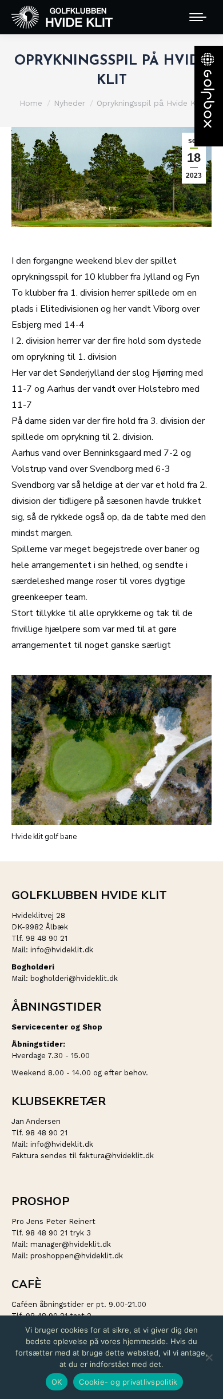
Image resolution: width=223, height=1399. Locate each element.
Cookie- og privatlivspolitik (128, 1381)
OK (56, 1381)
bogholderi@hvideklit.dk (74, 978)
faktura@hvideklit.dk (116, 1155)
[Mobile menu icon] (198, 17)
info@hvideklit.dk (61, 949)
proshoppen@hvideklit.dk (76, 1255)
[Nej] (208, 1357)
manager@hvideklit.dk (70, 1244)
